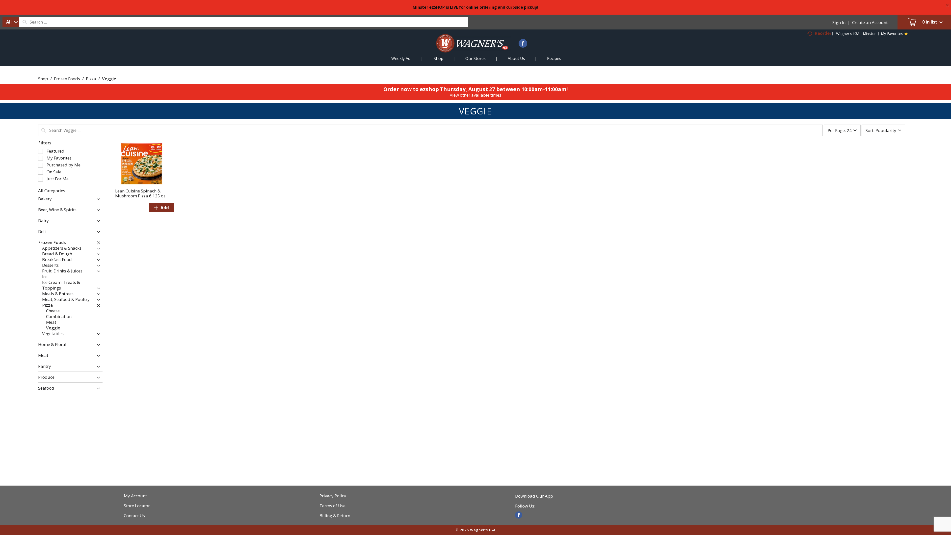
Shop (43, 78)
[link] (518, 515)
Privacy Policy (332, 495)
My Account (135, 495)
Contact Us (134, 515)
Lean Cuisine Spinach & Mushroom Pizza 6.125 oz (140, 193)
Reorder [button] (823, 33)
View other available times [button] (475, 95)
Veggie (109, 78)
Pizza (91, 78)
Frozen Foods (67, 78)
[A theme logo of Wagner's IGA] (468, 49)
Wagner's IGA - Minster (856, 33)
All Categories (51, 190)
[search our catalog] (24, 22)
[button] (97, 199)
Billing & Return (334, 515)
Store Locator (137, 505)
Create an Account (870, 22)
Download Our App (534, 496)
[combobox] (10, 22)
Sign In (838, 22)
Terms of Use (332, 505)
